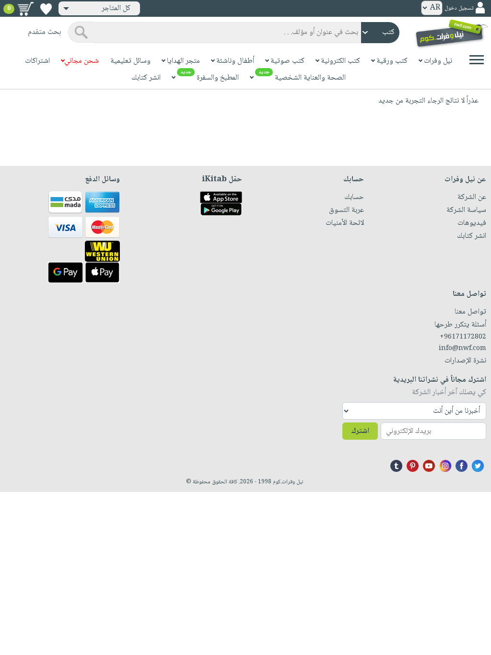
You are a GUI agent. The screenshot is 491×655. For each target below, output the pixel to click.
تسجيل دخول (458, 8)
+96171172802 (463, 337)
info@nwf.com (462, 348)
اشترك (360, 431)
